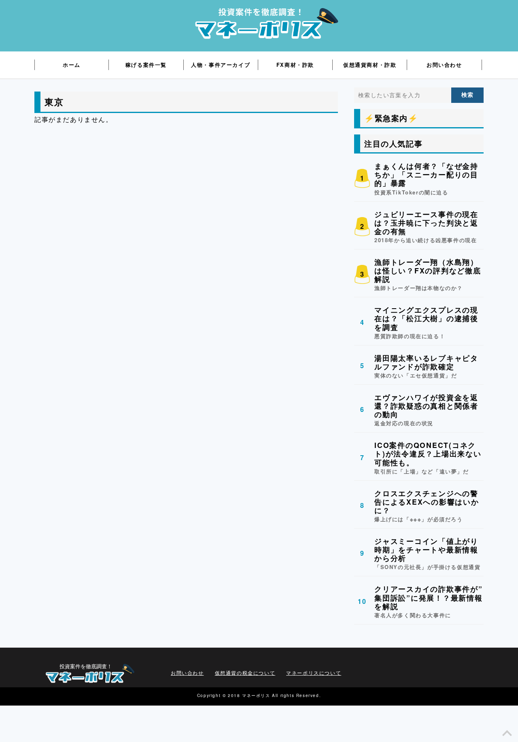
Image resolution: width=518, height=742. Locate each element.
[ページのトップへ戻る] (507, 735)
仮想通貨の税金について (245, 672)
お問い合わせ (187, 672)
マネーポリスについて (313, 672)
